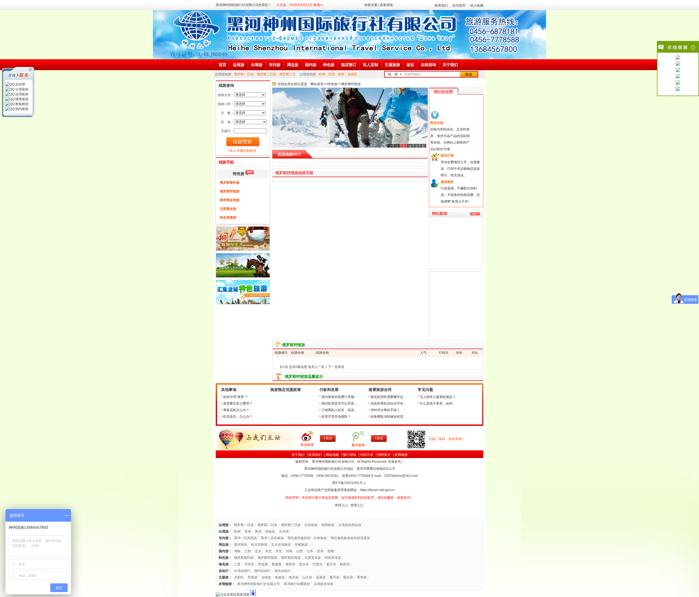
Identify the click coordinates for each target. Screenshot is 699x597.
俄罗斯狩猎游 (229, 191)
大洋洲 (284, 531)
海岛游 (293, 577)
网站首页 (317, 84)
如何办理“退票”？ (235, 397)
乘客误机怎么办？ (236, 410)
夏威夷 (277, 564)
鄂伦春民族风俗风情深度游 (350, 538)
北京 (258, 551)
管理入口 (341, 505)
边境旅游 (21, 94)
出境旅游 (21, 89)
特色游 (238, 174)
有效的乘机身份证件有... (388, 403)
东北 (268, 551)
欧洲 (322, 74)
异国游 (252, 577)
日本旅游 (311, 525)
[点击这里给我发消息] (678, 58)
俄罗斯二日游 (266, 74)
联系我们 (441, 5)
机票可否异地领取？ (336, 416)
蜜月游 (334, 577)
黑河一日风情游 (245, 538)
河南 (289, 551)
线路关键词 (412, 74)
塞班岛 (290, 564)
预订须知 (349, 455)
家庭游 (280, 577)
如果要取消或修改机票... (388, 416)
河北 (279, 551)
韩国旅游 (327, 525)
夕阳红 (239, 577)
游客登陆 (386, 5)
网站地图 (332, 455)
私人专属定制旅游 (243, 151)
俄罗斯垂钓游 (229, 183)
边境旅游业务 (323, 584)
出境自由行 (242, 571)
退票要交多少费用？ (238, 403)
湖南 (237, 551)
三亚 (237, 564)
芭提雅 (263, 564)
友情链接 (401, 455)
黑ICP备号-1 (349, 483)
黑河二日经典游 (272, 538)
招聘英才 (383, 455)
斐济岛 (331, 564)
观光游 (348, 577)
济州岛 (249, 564)
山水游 (307, 577)
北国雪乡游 (228, 209)
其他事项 (228, 390)
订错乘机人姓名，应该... (339, 410)
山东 (310, 551)
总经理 (19, 84)
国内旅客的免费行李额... (339, 397)
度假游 (362, 577)
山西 (299, 551)
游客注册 (370, 5)
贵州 (320, 551)
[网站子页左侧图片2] (243, 276)
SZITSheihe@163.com (401, 476)
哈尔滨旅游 (259, 544)
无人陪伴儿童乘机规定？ (438, 397)
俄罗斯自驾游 (229, 200)
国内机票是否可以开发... (339, 403)
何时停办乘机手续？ (385, 410)
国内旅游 (21, 109)
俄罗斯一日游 (244, 74)
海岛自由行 (282, 571)
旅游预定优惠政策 (285, 390)
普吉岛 (304, 564)
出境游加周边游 (349, 525)
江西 (247, 551)
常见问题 (425, 390)
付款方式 (366, 455)
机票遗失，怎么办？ (238, 416)
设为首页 (459, 5)
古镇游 (266, 577)
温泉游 (321, 577)
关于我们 (297, 455)
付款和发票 (329, 390)
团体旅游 (21, 99)
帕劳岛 (345, 564)
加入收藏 (476, 5)
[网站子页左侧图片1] (243, 250)
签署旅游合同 (380, 390)
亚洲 (331, 74)
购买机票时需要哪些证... (388, 397)
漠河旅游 (240, 544)
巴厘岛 (317, 564)
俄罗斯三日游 (291, 525)
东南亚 (352, 74)
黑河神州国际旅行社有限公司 (258, 584)
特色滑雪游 (228, 217)
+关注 (328, 438)
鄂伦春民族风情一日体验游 (307, 538)
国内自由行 (262, 571)
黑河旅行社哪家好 (297, 584)
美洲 (341, 74)
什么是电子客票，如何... (437, 403)
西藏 (330, 551)
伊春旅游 (301, 544)
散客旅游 (21, 104)
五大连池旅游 (281, 544)
